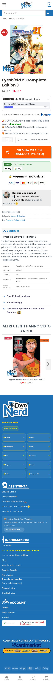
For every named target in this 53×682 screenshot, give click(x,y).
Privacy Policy (8, 588)
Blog (4, 560)
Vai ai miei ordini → (14, 529)
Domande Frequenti (12, 583)
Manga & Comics (16, 19)
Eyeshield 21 (10, 220)
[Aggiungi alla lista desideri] (32, 140)
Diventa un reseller (12, 579)
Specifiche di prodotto (18, 296)
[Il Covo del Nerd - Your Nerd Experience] (26, 5)
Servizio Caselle (9, 570)
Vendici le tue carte (11, 565)
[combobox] (24, 13)
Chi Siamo (7, 545)
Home (4, 19)
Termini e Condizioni (12, 511)
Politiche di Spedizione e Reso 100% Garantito (25, 310)
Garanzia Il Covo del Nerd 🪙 (16, 506)
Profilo (5, 607)
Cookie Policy (8, 593)
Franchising (7, 575)
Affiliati (5, 617)
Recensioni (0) (14, 302)
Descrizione (13, 231)
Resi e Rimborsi (9, 496)
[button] (4, 5)
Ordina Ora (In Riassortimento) (29, 152)
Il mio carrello (8, 612)
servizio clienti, (20, 200)
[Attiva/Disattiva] (4, 230)
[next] (48, 364)
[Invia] (48, 13)
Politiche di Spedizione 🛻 (14, 501)
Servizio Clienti (9, 491)
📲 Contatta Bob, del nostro (27, 194)
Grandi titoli (20, 220)
